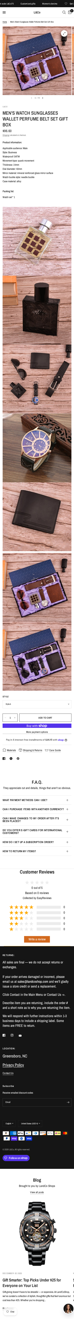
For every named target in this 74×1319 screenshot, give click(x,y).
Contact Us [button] (8, 1073)
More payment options (37, 731)
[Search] (64, 12)
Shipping (6, 135)
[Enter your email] (68, 1102)
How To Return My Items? (19, 851)
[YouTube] (22, 1036)
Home (5, 21)
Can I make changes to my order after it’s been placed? (31, 819)
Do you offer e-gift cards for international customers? (32, 831)
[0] (69, 12)
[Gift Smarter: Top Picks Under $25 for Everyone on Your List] (37, 1233)
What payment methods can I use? (25, 800)
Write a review (37, 939)
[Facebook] (6, 1035)
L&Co (37, 12)
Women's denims (36, 4)
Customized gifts (14, 4)
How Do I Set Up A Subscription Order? (28, 842)
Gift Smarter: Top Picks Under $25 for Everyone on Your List (32, 1282)
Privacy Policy (13, 1065)
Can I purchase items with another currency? (33, 809)
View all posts (37, 1192)
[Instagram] (14, 1035)
